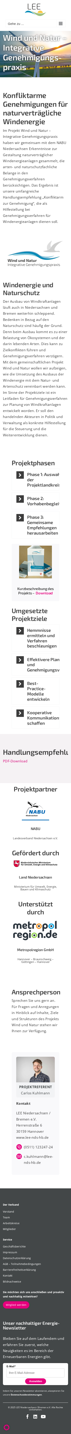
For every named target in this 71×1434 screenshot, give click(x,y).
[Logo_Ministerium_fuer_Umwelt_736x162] (35, 860)
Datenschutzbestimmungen (26, 1394)
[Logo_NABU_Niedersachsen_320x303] (35, 796)
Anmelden (35, 1381)
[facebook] (27, 1416)
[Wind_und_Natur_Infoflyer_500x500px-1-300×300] (35, 547)
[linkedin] (35, 1416)
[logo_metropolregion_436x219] (35, 919)
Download (44, 593)
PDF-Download (15, 761)
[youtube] (43, 1416)
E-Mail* (11, 1366)
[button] (35, 479)
